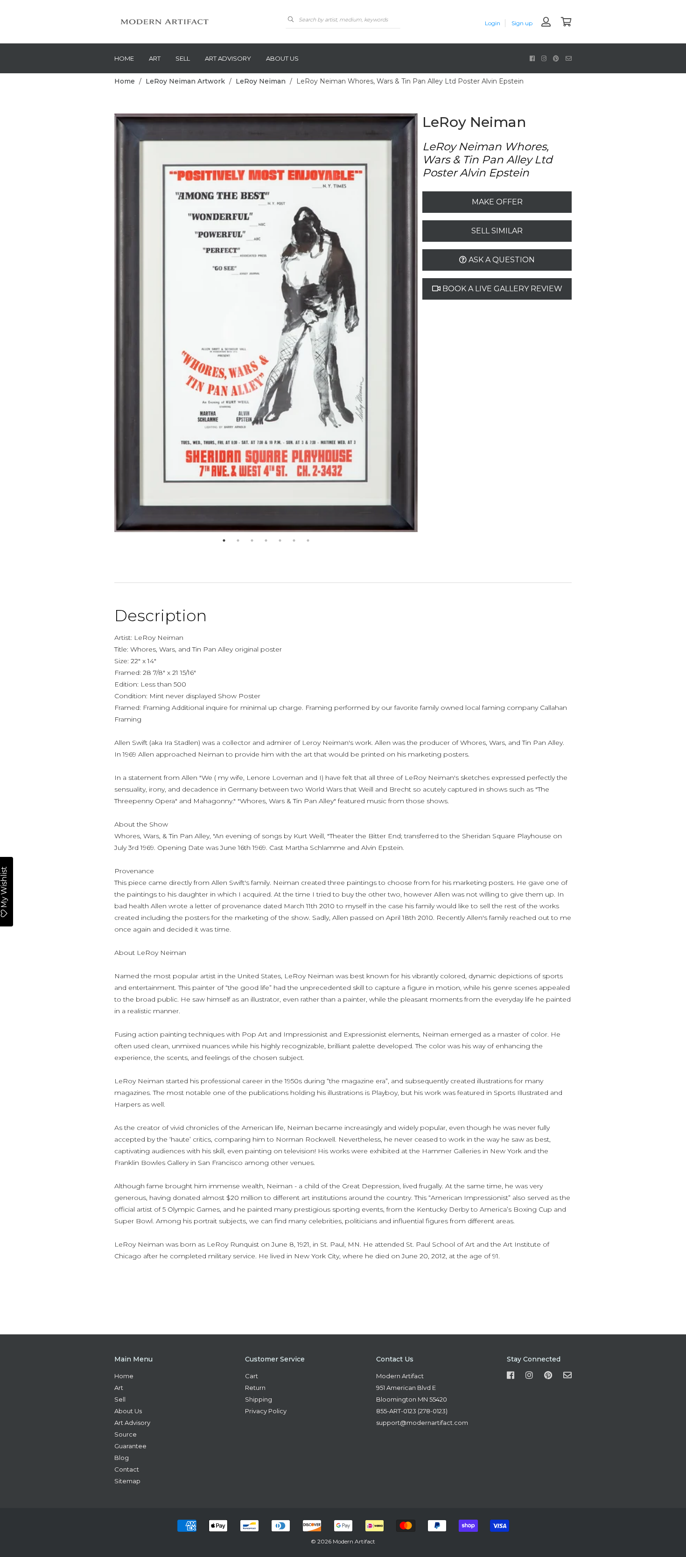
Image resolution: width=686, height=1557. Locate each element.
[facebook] (532, 58)
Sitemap (127, 1481)
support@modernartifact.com (422, 1422)
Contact (126, 1469)
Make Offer (497, 201)
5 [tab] (280, 540)
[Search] (290, 19)
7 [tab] (308, 540)
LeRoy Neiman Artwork (185, 81)
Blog (121, 1457)
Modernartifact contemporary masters (184, 22)
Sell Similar (497, 230)
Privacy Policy (266, 1411)
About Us (282, 58)
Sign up (521, 23)
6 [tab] (294, 540)
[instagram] (543, 58)
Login (492, 23)
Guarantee (130, 1446)
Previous (107, 323)
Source (125, 1434)
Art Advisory (228, 58)
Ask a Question (501, 259)
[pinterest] (556, 58)
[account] (546, 22)
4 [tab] (266, 540)
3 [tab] (252, 540)
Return (255, 1387)
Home (124, 58)
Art (155, 58)
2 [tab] (238, 540)
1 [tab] (224, 540)
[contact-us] (569, 58)
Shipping (258, 1399)
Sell (182, 58)
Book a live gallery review (501, 288)
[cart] (566, 22)
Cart (251, 1376)
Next (424, 323)
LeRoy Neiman (261, 81)
